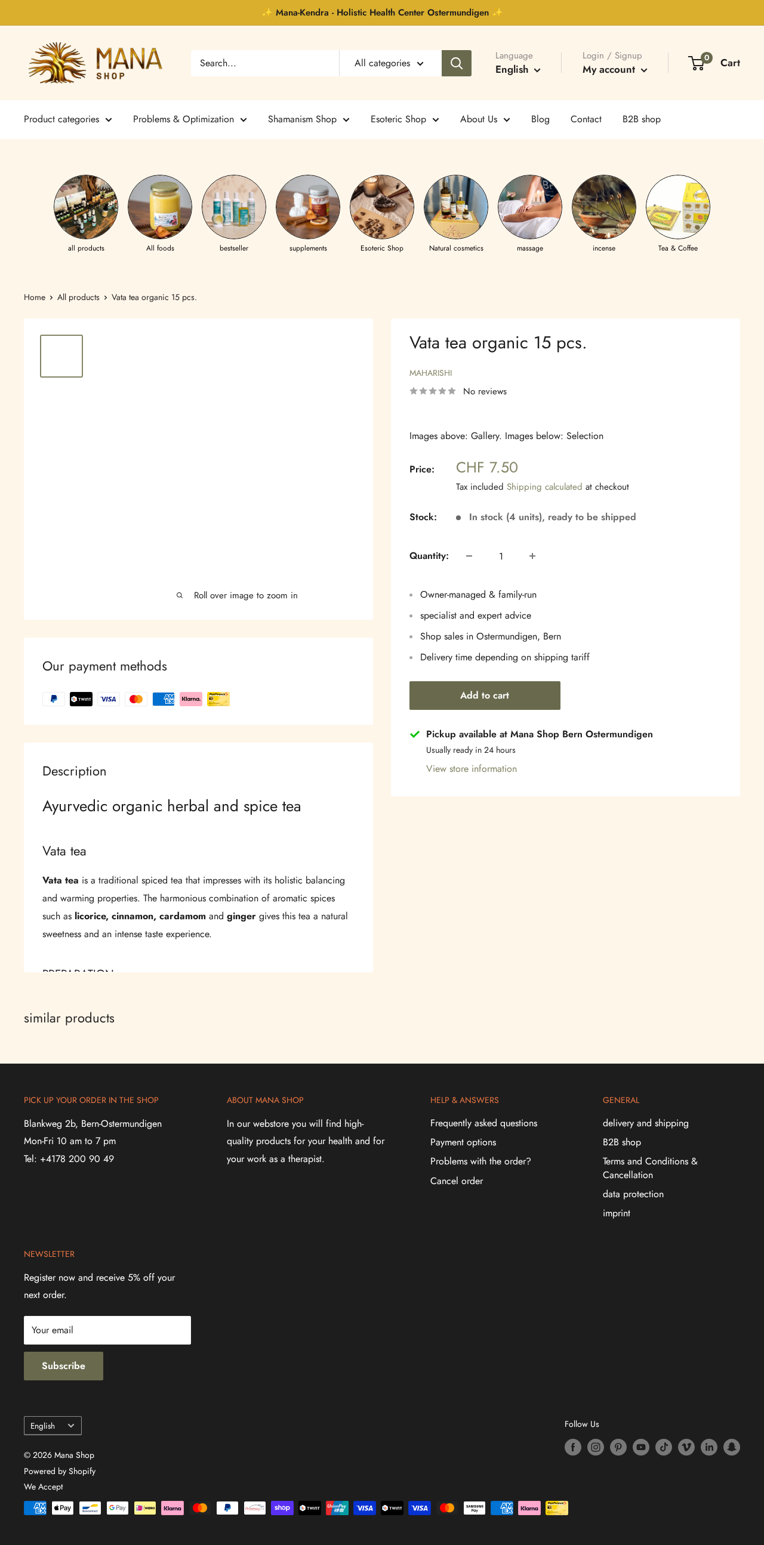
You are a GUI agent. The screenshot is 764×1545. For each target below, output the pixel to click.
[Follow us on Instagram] (595, 1447)
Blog (540, 119)
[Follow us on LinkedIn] (709, 1447)
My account (610, 69)
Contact (586, 119)
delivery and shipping (646, 1123)
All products (78, 297)
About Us (478, 119)
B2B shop (642, 119)
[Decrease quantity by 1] (469, 555)
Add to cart (484, 695)
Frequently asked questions (483, 1123)
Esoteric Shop (398, 119)
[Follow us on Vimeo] (686, 1447)
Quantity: (429, 556)
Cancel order (456, 1181)
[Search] (457, 63)
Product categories (61, 119)
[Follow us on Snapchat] (731, 1447)
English (42, 1426)
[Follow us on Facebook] (573, 1447)
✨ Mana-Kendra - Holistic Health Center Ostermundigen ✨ (382, 12)
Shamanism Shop (302, 119)
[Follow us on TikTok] (663, 1447)
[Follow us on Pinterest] (618, 1447)
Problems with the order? (480, 1161)
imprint (616, 1213)
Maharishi (430, 373)
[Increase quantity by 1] (532, 555)
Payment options (463, 1142)
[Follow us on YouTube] (641, 1447)
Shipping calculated (545, 486)
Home (34, 297)
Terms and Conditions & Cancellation (650, 1167)
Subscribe (63, 1366)
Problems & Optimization (183, 119)
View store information (471, 768)
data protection (633, 1194)
